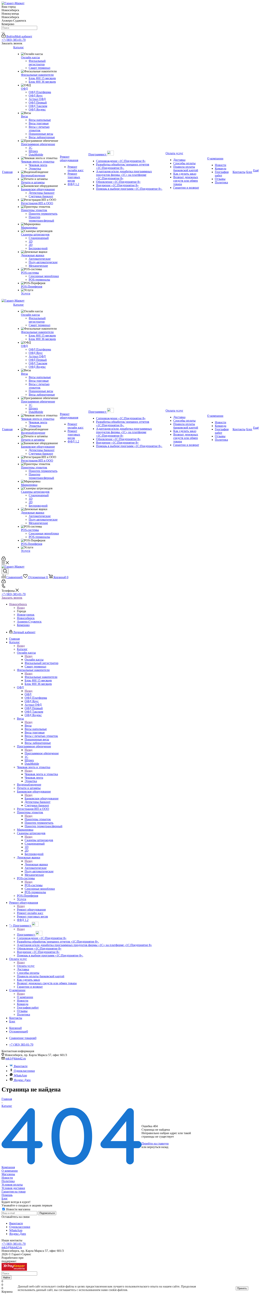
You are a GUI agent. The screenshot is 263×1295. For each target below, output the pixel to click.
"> (20, 925)
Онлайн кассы (34, 659)
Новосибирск (26, 618)
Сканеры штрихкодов (39, 840)
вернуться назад (157, 1147)
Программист (26, 934)
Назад (21, 607)
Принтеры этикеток (38, 819)
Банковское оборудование (42, 798)
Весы (28, 725)
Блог (5, 1198)
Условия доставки (13, 1188)
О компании (25, 997)
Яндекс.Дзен (22, 1080)
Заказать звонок (12, 597)
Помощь (7, 1195)
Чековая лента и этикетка (41, 774)
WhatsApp (20, 1075)
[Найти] (3, 32)
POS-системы (34, 885)
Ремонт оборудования (31, 909)
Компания (8, 1167)
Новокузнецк (25, 614)
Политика (8, 1181)
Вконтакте (21, 1066)
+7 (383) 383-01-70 (14, 39)
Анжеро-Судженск (29, 621)
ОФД (28, 694)
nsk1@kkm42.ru (15, 1058)
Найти (6, 1277)
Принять (242, 1288)
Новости (7, 1177)
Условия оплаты (12, 1184)
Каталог (22, 649)
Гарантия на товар (14, 1191)
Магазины (8, 1174)
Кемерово (23, 625)
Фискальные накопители (41, 677)
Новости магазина (17, 1209)
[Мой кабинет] (4, 559)
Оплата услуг (26, 965)
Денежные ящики (36, 864)
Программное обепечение (42, 753)
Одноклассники (24, 1070)
